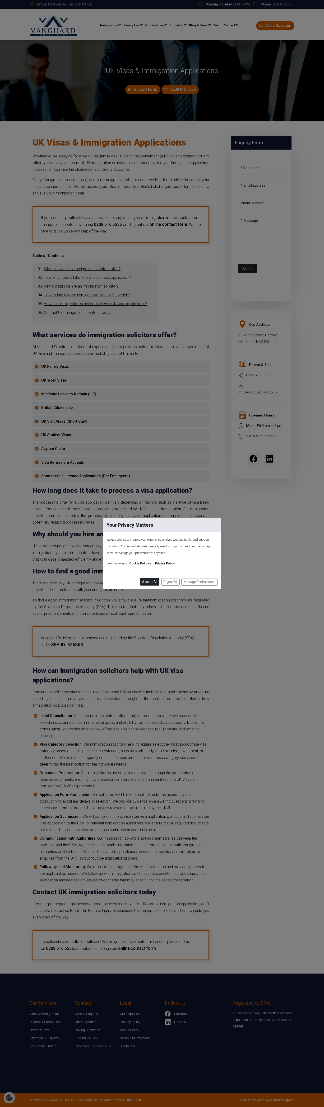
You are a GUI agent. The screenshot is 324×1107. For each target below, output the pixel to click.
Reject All (170, 582)
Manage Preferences (199, 582)
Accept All (149, 582)
